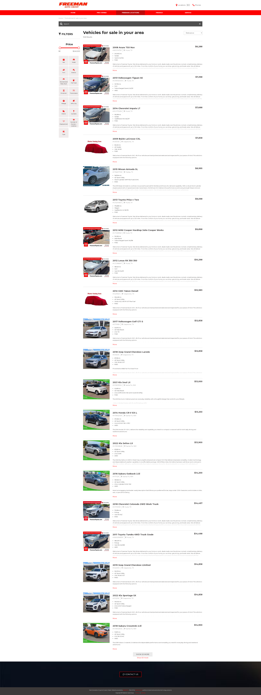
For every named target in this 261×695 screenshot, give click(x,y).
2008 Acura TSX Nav (124, 47)
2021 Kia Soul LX (121, 382)
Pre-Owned (102, 13)
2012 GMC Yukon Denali (125, 291)
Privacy (137, 693)
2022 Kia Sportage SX (124, 595)
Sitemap (143, 693)
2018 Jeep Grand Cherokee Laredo (131, 352)
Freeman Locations (130, 13)
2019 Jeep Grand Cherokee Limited (131, 565)
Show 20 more (142, 654)
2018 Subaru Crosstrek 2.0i (127, 626)
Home (73, 13)
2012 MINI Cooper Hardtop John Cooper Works (138, 230)
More (115, 70)
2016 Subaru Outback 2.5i (126, 473)
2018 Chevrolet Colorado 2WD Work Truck (136, 504)
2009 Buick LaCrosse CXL (126, 139)
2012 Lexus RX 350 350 (125, 260)
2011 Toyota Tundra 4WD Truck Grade (133, 534)
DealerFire (125, 690)
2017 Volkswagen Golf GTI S (128, 321)
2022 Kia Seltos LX (123, 443)
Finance (159, 13)
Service (188, 13)
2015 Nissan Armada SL (125, 169)
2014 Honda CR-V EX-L (125, 413)
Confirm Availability (189, 51)
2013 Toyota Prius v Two (126, 200)
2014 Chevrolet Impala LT (126, 108)
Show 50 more (142, 658)
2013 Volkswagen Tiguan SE (128, 78)
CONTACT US (131, 674)
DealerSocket (138, 690)
